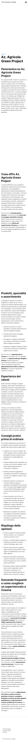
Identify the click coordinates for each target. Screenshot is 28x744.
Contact (5, 732)
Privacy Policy (7, 730)
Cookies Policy (7, 729)
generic (3, 54)
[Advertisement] (14, 27)
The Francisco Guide (8, 2)
